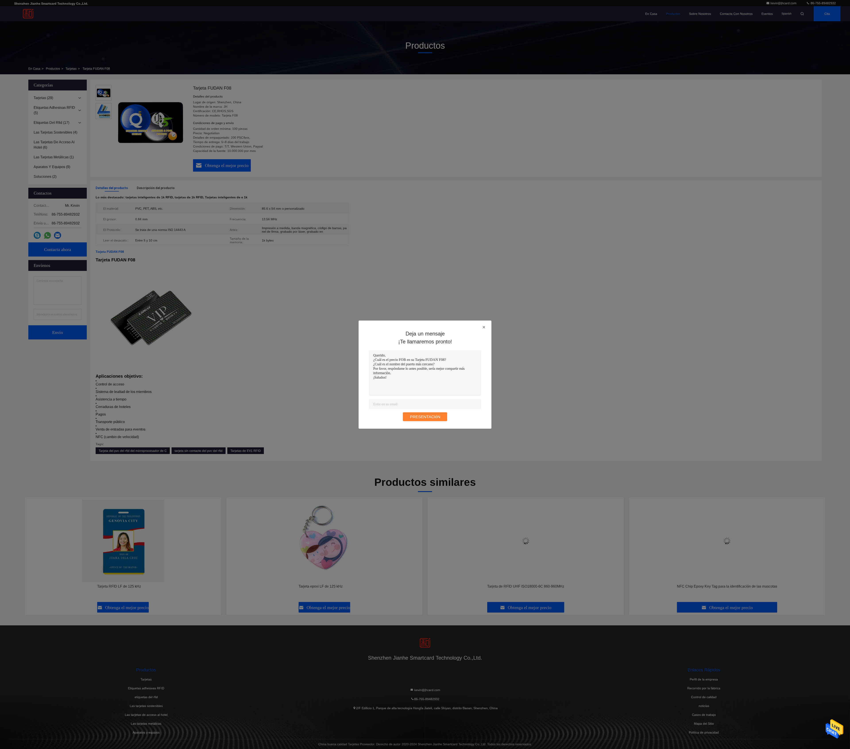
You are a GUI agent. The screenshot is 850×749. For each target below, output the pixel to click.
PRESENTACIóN (425, 416)
